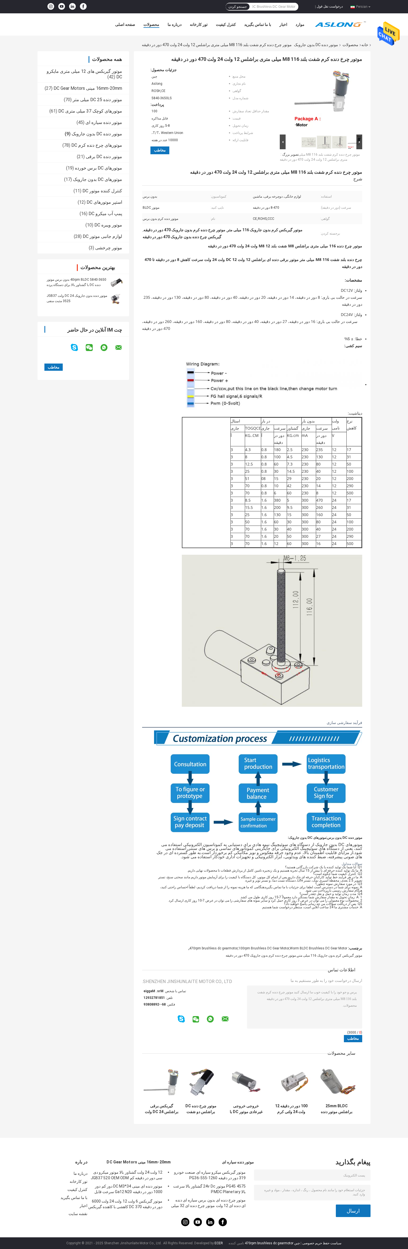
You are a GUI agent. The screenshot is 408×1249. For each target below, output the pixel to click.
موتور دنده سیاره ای (103, 122)
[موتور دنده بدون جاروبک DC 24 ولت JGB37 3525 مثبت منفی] (116, 298)
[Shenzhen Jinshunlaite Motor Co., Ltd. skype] (78, 347)
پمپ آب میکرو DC (105, 213)
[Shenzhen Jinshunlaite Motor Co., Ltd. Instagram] (51, 6)
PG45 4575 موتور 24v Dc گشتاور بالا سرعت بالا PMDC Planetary (209, 1189)
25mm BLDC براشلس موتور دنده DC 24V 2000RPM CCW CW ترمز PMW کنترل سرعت (336, 1109)
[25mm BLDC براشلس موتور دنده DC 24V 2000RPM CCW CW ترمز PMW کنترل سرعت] (336, 1081)
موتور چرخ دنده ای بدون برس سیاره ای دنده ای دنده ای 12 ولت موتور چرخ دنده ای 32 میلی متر (208, 1204)
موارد (300, 24)
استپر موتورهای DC (104, 202)
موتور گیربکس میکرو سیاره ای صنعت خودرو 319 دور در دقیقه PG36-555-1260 (210, 1175)
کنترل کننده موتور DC (102, 190)
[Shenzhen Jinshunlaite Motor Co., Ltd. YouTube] (62, 6)
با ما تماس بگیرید (257, 24)
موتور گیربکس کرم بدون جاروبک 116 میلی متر (330, 955)
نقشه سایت (78, 1213)
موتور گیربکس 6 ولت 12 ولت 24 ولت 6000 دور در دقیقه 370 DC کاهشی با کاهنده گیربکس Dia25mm (125, 1205)
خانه (364, 45)
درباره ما (175, 24)
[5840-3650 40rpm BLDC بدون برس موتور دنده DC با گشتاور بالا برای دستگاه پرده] (116, 282)
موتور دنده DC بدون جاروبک (316, 45)
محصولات (151, 24)
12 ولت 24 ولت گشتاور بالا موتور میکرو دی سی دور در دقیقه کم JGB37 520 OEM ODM (126, 1175)
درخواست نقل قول (330, 6)
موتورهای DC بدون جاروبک (97, 179)
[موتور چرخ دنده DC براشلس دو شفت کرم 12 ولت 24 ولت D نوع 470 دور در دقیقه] (200, 1081)
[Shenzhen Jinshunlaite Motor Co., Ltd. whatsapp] (107, 347)
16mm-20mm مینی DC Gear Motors (88, 88)
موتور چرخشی (108, 247)
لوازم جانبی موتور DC (102, 236)
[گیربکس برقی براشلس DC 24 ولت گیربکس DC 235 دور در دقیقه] (161, 1081)
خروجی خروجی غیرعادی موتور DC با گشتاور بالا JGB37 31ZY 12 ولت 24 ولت (246, 1109)
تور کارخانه (199, 24)
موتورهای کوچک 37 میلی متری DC (90, 111)
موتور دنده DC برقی (104, 156)
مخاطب (160, 150)
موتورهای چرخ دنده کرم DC (96, 145)
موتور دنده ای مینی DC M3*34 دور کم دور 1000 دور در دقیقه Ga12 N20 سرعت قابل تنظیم (128, 1190)
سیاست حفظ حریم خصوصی (321, 1243)
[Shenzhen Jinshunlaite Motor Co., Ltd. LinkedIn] (72, 6)
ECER (219, 1243)
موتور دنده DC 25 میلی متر (97, 99)
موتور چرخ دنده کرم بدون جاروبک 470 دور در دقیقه (261, 955)
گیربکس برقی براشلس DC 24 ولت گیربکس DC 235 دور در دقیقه (161, 1109)
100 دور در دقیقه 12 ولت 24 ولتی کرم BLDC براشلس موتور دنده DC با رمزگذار (291, 1109)
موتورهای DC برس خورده (98, 168)
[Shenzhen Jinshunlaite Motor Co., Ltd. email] (122, 347)
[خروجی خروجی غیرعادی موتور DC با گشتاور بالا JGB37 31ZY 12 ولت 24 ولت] (246, 1081)
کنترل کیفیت (226, 24)
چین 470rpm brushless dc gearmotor (272, 1243)
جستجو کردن (237, 7)
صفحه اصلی (125, 24)
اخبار (283, 24)
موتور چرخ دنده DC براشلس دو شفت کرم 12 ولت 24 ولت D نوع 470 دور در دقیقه (201, 1109)
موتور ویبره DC (108, 225)
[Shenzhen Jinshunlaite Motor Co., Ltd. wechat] (93, 347)
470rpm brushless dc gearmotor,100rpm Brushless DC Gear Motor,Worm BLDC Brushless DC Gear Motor (268, 948)
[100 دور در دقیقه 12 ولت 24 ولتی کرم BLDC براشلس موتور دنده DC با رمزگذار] (291, 1081)
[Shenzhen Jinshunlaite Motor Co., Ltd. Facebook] (83, 6)
